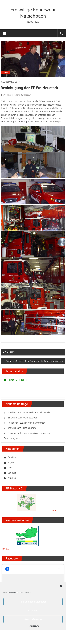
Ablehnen (33, 610)
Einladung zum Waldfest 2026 (22, 417)
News (10, 467)
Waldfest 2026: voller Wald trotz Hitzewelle (29, 412)
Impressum (34, 626)
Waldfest (12, 478)
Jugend (5, 72)
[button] (61, 586)
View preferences (33, 619)
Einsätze (12, 457)
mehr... (54, 510)
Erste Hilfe (10, 352)
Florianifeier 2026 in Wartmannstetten (26, 422)
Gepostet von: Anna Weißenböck (17, 95)
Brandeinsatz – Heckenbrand (22, 428)
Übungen (12, 472)
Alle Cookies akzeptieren (33, 601)
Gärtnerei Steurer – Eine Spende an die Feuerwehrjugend (33, 361)
